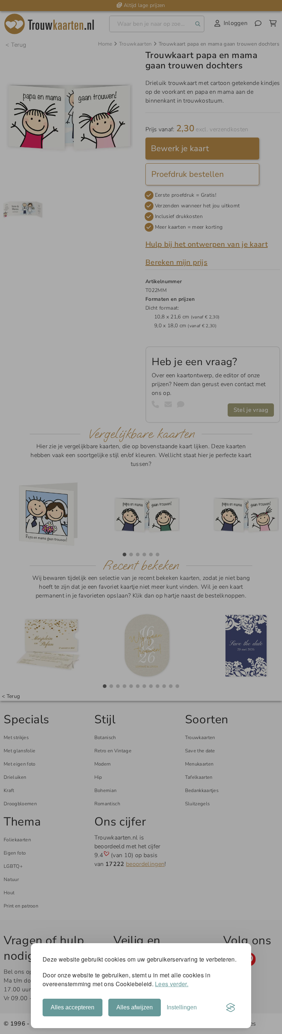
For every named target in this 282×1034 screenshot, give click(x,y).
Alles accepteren (72, 1007)
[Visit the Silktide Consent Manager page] (230, 1007)
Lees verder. (171, 984)
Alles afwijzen (134, 1007)
